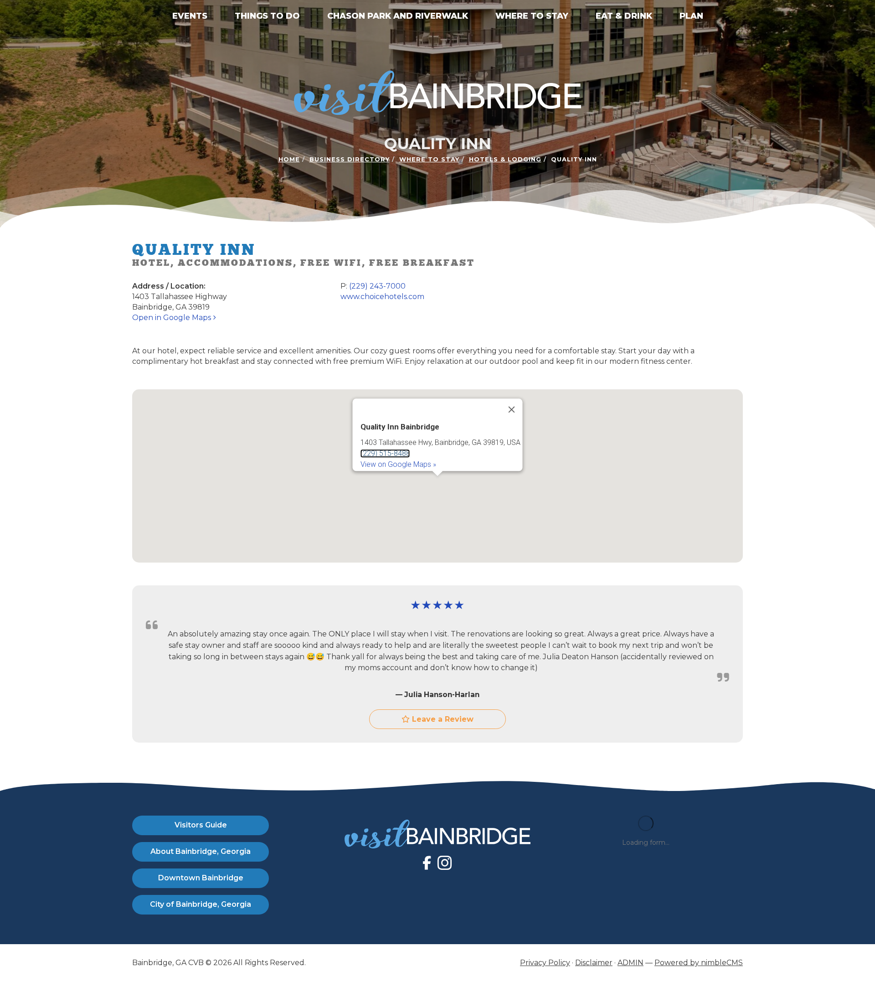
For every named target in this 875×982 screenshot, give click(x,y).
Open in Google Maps (172, 317)
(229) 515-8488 (385, 453)
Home (289, 159)
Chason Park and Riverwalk (397, 16)
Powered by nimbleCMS (698, 962)
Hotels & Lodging (505, 159)
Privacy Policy (545, 962)
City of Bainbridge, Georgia (200, 904)
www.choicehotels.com (382, 296)
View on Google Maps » (398, 464)
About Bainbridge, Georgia (200, 851)
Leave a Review (442, 719)
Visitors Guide (201, 825)
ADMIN (630, 962)
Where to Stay (531, 16)
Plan (691, 16)
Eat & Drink (624, 16)
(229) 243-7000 (377, 286)
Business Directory (349, 159)
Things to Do (267, 16)
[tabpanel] (437, 476)
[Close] (512, 410)
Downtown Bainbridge (200, 877)
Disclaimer (593, 962)
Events (189, 16)
